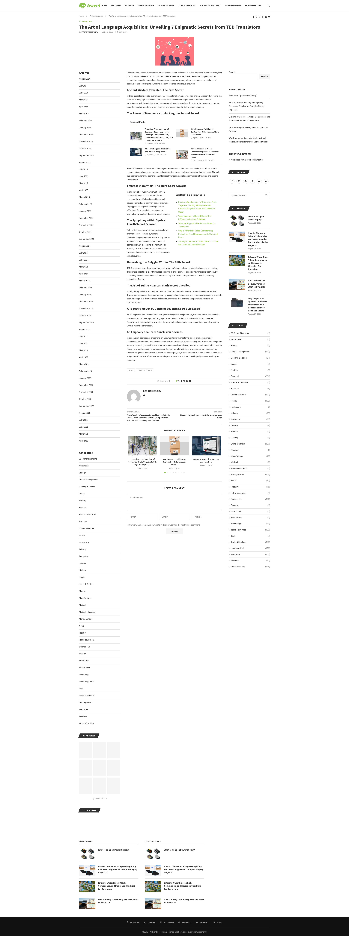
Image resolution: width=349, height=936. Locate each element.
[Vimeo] (269, 17)
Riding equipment (250, 493)
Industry (250, 413)
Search (232, 72)
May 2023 (83, 350)
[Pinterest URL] (85, 750)
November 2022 (86, 392)
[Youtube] (266, 17)
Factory (250, 370)
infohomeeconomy (90, 32)
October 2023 (85, 315)
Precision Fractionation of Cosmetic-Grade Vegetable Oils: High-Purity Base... (142, 462)
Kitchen (250, 431)
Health (250, 401)
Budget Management (210, 5)
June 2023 (83, 343)
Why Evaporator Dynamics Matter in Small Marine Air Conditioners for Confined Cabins (257, 304)
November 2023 (86, 308)
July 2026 (83, 86)
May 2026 (83, 100)
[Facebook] (253, 17)
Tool (250, 536)
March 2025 (84, 197)
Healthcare (250, 407)
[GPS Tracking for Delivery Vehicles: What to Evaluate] (237, 284)
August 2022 (84, 413)
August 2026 (84, 79)
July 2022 (83, 420)
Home (104, 5)
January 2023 (85, 378)
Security (250, 505)
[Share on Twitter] (184, 381)
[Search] (268, 5)
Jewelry (250, 425)
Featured (116, 5)
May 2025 (83, 183)
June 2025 (83, 176)
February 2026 (85, 120)
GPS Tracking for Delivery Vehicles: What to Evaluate (256, 283)
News (250, 480)
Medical (250, 462)
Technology (250, 523)
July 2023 (83, 336)
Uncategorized (250, 548)
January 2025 (85, 211)
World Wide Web (233, 5)
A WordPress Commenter (240, 160)
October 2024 (85, 232)
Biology (250, 345)
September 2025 (86, 155)
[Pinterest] (262, 17)
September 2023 (86, 322)
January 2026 (85, 127)
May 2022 (83, 434)
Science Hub (250, 499)
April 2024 (83, 274)
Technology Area (145, 370)
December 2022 (86, 385)
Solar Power (250, 517)
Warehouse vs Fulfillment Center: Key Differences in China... (174, 462)
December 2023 (86, 301)
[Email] (266, 181)
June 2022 (83, 427)
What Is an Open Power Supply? (243, 95)
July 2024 (83, 253)
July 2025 (83, 169)
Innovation (250, 419)
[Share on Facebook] (181, 381)
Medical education (250, 468)
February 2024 (85, 287)
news (131, 370)
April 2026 (83, 107)
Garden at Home (166, 5)
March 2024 (84, 281)
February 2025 (85, 204)
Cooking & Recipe (250, 358)
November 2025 (86, 141)
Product (250, 487)
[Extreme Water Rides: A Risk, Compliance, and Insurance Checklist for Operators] (237, 260)
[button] (132, 456)
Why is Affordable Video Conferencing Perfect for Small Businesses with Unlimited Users (198, 234)
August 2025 (84, 162)
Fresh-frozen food (250, 382)
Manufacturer (250, 456)
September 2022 (86, 406)
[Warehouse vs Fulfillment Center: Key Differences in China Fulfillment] (182, 133)
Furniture (250, 388)
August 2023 (84, 329)
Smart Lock (250, 511)
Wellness (250, 560)
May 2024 (83, 267)
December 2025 (86, 134)
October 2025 (85, 148)
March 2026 (84, 113)
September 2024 (86, 239)
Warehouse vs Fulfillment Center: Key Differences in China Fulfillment (205, 132)
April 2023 (83, 357)
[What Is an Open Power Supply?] (237, 220)
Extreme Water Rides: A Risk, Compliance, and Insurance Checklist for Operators (258, 263)
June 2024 (83, 260)
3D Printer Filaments (250, 333)
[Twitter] (256, 17)
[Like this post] (178, 381)
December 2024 (86, 218)
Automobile (250, 339)
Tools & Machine (186, 5)
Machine (250, 450)
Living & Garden (146, 5)
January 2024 (85, 294)
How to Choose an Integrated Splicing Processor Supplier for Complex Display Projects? (246, 106)
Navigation (259, 160)
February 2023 (85, 371)
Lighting (250, 437)
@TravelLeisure (99, 798)
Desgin (250, 364)
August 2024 (84, 246)
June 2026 (83, 93)
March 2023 (84, 364)
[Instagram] (259, 17)
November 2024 (86, 225)
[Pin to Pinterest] (187, 381)
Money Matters (253, 5)
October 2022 (85, 399)
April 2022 (83, 441)
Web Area (129, 5)
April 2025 (83, 190)
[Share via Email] (190, 381)
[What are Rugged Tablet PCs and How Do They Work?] (136, 152)
